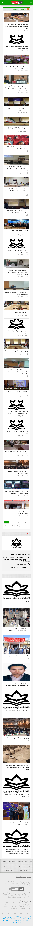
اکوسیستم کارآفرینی (16, 921)
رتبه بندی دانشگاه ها (19, 917)
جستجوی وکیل (6, 921)
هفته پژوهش (13, 908)
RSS (15, 866)
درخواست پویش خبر (25, 866)
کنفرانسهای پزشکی (26, 921)
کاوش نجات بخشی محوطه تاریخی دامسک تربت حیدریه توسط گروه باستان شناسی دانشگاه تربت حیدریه (17, 767)
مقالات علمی (28, 917)
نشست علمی (21, 908)
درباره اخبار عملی (22, 861)
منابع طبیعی (14, 907)
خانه (31, 861)
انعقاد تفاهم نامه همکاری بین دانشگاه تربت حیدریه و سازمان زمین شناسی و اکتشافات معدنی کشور (16, 26)
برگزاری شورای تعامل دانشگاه (21, 312)
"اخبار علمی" (27, 893)
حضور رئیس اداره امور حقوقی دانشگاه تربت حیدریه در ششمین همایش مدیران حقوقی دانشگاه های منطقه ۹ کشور (16, 88)
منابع (4, 861)
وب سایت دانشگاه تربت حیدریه (18, 554)
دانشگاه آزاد (7, 907)
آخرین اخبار (8, 866)
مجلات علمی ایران (16, 922)
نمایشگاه (28, 907)
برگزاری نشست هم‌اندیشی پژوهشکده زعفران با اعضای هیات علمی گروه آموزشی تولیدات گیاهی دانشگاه (17, 169)
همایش (29, 905)
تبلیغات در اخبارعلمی (9, 870)
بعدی (6, 522)
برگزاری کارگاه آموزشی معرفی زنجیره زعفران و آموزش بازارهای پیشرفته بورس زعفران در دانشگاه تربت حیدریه (16, 372)
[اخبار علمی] (16, 2)
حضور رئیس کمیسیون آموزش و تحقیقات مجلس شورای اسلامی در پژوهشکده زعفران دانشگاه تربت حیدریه (16, 191)
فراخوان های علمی (19, 919)
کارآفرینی (28, 908)
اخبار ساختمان (5, 919)
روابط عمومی (13, 905)
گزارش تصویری (22, 905)
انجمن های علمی (8, 917)
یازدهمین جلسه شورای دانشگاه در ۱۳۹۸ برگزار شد (16, 128)
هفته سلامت (6, 905)
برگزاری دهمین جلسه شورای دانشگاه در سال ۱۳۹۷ (16, 351)
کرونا (8, 908)
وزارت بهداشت (21, 907)
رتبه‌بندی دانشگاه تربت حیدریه (18, 567)
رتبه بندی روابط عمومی (24, 870)
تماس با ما (12, 861)
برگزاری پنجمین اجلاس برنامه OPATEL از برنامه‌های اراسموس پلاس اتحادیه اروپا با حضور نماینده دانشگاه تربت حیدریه (17, 272)
